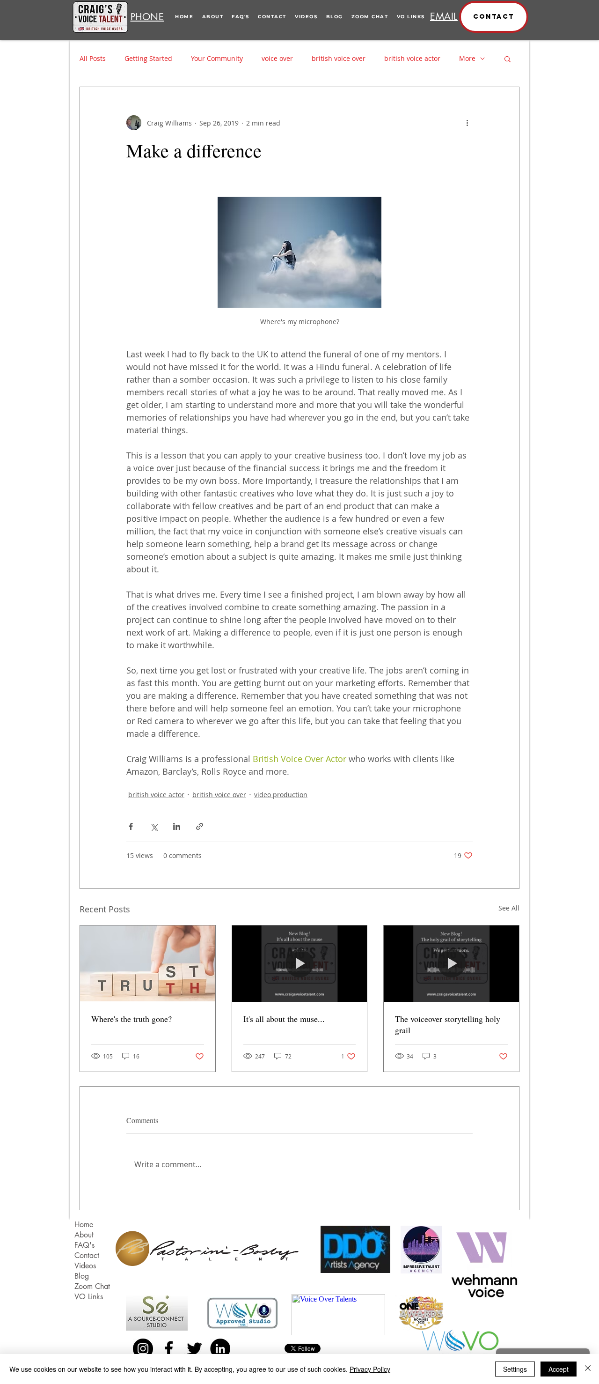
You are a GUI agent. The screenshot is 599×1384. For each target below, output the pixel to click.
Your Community (217, 58)
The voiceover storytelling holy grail (447, 1024)
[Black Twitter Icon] (194, 1349)
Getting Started (148, 58)
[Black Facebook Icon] (169, 1349)
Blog (81, 1276)
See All (508, 907)
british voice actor (412, 58)
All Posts (93, 58)
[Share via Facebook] (130, 826)
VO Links (88, 1297)
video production (280, 794)
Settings (515, 1369)
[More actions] (467, 122)
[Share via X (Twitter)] (153, 826)
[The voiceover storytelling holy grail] (451, 963)
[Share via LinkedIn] (176, 826)
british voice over (338, 58)
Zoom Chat (92, 1286)
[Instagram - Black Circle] (143, 1349)
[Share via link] (199, 826)
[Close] (587, 1369)
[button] (493, 17)
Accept (558, 1369)
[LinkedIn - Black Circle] (220, 1349)
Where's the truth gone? (131, 1018)
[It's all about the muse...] (299, 963)
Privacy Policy (370, 1369)
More (467, 58)
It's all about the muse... (284, 1018)
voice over (277, 58)
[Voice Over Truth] (147, 963)
